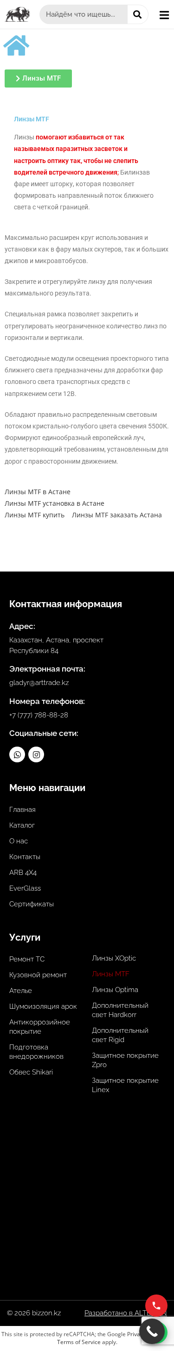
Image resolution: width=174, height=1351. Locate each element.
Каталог (22, 825)
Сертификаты (31, 904)
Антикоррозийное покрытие (39, 1027)
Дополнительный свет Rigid (120, 1035)
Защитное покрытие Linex (125, 1085)
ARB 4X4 (23, 872)
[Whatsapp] (17, 754)
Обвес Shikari (31, 1072)
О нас (18, 841)
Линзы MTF (110, 974)
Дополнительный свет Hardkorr (120, 1010)
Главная (22, 809)
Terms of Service (79, 1342)
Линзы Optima (115, 990)
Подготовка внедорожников (36, 1052)
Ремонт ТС (27, 959)
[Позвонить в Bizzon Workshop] (156, 1305)
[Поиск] (138, 14)
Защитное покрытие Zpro (125, 1060)
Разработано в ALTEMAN (125, 1313)
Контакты (24, 857)
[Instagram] (36, 754)
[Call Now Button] (152, 1331)
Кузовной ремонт (38, 975)
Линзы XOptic (114, 958)
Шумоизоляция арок (43, 1006)
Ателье (20, 991)
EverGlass (25, 888)
